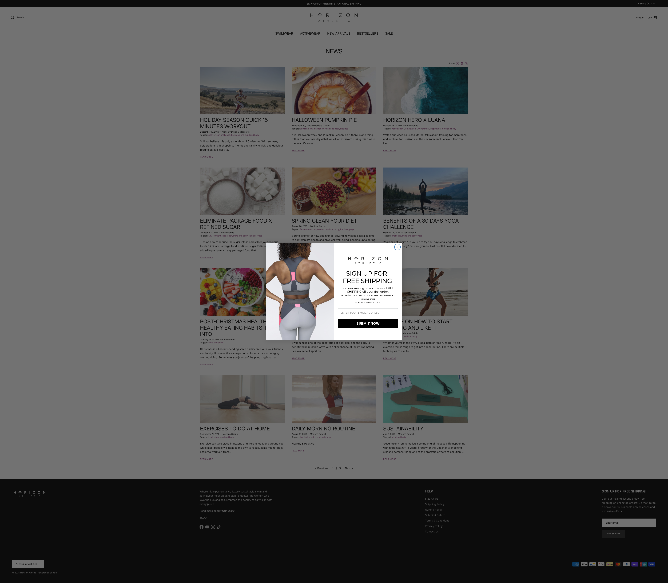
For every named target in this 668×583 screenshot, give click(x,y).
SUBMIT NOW (368, 323)
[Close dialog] (397, 247)
